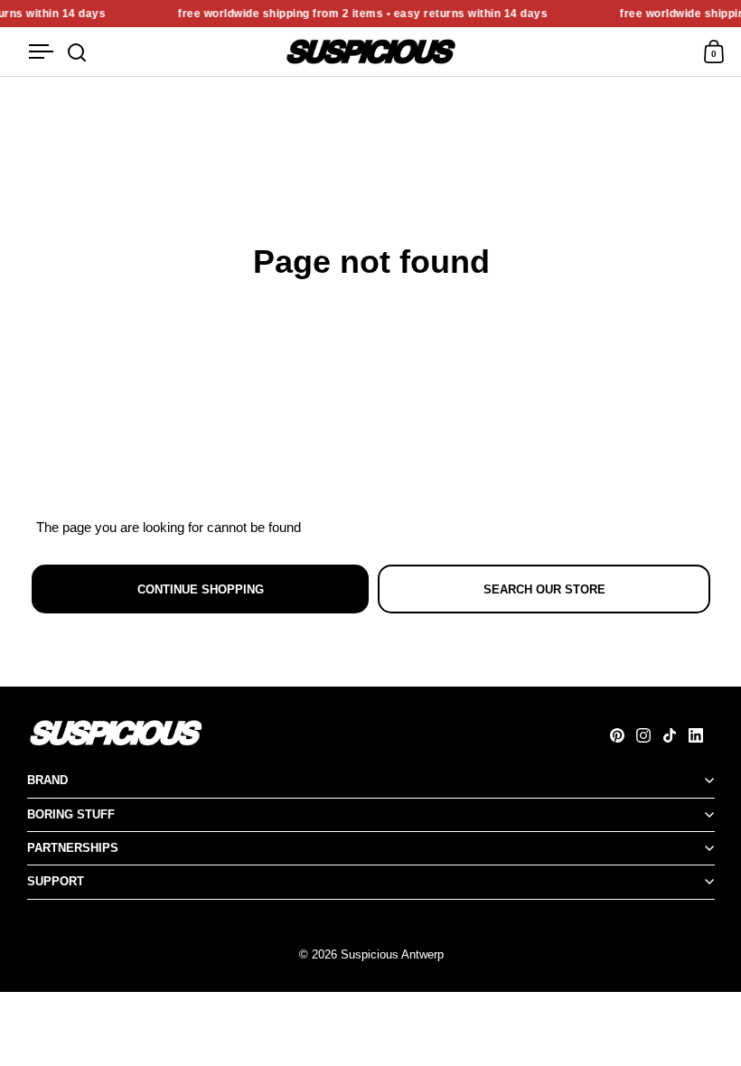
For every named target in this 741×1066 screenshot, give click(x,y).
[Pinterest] (623, 735)
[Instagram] (649, 735)
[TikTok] (675, 735)
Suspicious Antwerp (392, 954)
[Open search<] (77, 51)
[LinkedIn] (702, 735)
